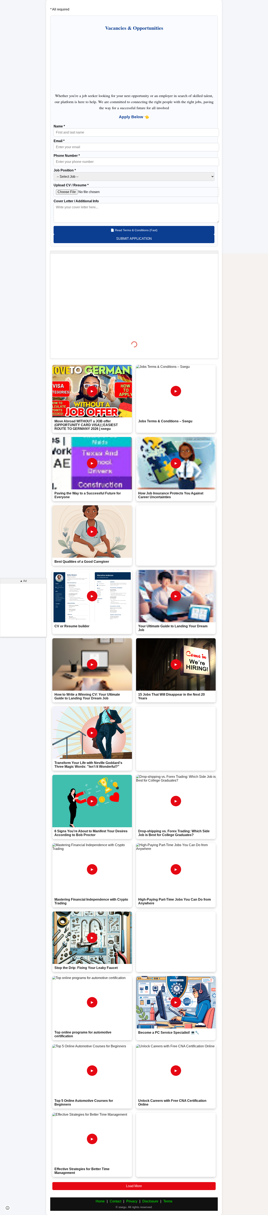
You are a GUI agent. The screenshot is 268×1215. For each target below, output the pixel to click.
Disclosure (150, 1201)
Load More (134, 1186)
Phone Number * (67, 155)
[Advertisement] (134, 62)
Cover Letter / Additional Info (76, 201)
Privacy (131, 1201)
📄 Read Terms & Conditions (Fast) (134, 230)
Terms (167, 1201)
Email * (59, 141)
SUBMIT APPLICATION (134, 238)
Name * (59, 126)
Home (100, 1201)
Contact (115, 1201)
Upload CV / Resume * (71, 185)
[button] (7, 1208)
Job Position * (65, 170)
